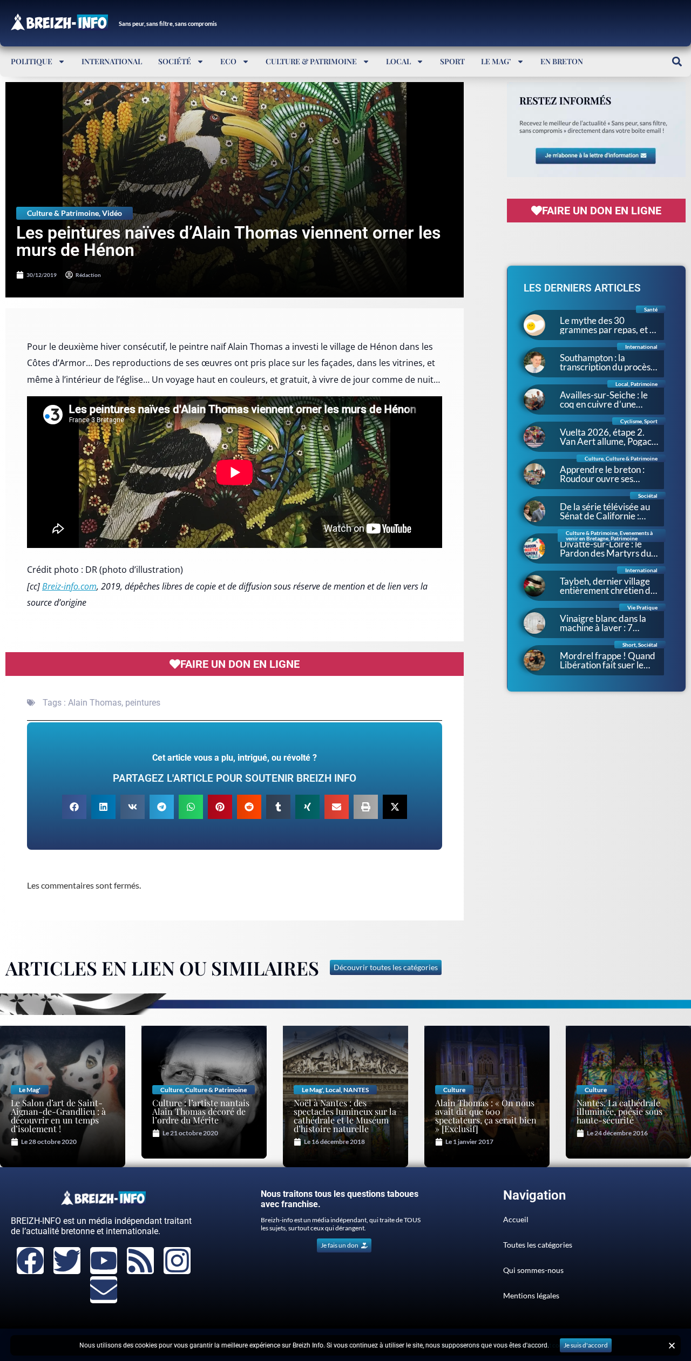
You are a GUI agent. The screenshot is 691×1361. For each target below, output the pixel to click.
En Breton (561, 61)
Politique (31, 61)
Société (174, 61)
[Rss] (140, 1260)
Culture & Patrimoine (311, 61)
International (112, 61)
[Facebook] (30, 1260)
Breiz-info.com (69, 586)
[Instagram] (177, 1260)
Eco (228, 61)
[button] (677, 61)
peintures (142, 703)
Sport (452, 61)
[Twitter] (66, 1260)
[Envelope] (103, 1289)
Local (398, 61)
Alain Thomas (94, 703)
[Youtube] (103, 1260)
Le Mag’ (496, 61)
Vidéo (112, 213)
